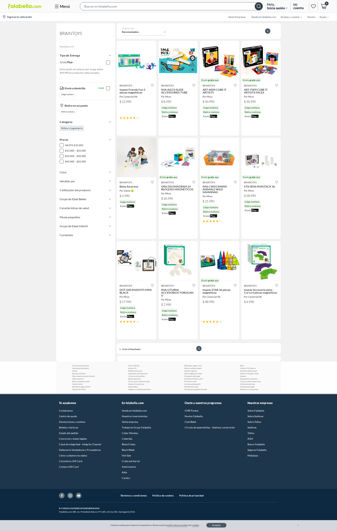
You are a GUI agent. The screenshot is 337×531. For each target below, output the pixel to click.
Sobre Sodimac (255, 416)
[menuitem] (289, 17)
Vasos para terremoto (80, 368)
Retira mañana (68, 111)
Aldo (124, 472)
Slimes (74, 371)
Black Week (128, 449)
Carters (126, 477)
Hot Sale (126, 455)
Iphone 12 (132, 368)
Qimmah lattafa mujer (248, 371)
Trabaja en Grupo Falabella (136, 427)
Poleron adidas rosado (193, 368)
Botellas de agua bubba (81, 387)
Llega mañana (67, 94)
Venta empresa (130, 421)
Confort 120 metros (248, 368)
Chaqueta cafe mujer (192, 376)
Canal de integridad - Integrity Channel (80, 444)
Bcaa (242, 366)
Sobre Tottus (254, 421)
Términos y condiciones (133, 495)
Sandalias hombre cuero (193, 379)
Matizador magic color (193, 366)
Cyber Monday (130, 433)
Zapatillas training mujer (138, 373)
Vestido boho (77, 384)
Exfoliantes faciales (247, 384)
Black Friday (128, 444)
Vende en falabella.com (134, 410)
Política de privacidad (191, 495)
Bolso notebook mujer (81, 381)
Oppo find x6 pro (79, 389)
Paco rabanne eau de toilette (83, 376)
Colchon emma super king (250, 381)
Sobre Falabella (255, 410)
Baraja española (134, 379)
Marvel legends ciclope (193, 373)
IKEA (250, 438)
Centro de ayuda (68, 416)
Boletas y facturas (68, 427)
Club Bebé (190, 421)
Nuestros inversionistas (134, 416)
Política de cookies (163, 495)
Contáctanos (66, 410)
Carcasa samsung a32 (192, 384)
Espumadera (133, 387)
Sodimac (252, 427)
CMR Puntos (192, 410)
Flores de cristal (190, 381)
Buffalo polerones (135, 371)
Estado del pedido (68, 433)
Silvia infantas (133, 366)
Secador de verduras (136, 384)
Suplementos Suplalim (248, 379)
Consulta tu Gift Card (70, 461)
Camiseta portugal (247, 387)
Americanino (129, 466)
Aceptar (216, 525)
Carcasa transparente (80, 366)
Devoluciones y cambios (72, 421)
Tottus (250, 433)
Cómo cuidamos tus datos (73, 455)
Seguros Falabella (256, 449)
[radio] (121, 117)
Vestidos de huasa (191, 387)
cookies (195, 525)
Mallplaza (252, 455)
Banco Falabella (256, 444)
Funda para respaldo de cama (195, 389)
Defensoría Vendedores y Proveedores (80, 449)
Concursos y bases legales (73, 438)
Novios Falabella (194, 416)
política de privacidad (177, 525)
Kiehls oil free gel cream (249, 373)
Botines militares (78, 373)
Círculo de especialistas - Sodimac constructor (210, 427)
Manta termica (78, 379)
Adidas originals (190, 371)
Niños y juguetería (71, 128)
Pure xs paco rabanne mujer (139, 381)
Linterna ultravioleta (136, 376)
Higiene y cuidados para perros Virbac (140, 389)
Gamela (243, 376)
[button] (171, 6)
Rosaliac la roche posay (249, 389)
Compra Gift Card (69, 466)
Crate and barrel (131, 461)
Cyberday (127, 438)
